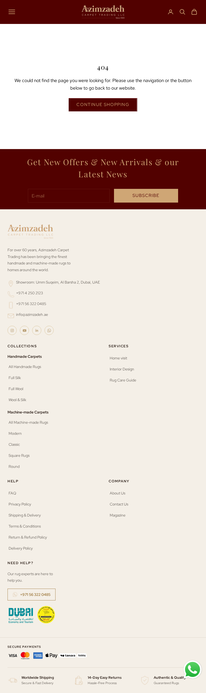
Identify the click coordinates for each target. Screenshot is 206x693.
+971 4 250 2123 (29, 293)
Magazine (118, 515)
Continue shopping (102, 104)
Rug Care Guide (123, 380)
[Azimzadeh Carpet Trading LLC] (30, 231)
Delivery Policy (21, 548)
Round (14, 466)
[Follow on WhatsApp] (49, 330)
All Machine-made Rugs (28, 422)
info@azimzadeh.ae (32, 314)
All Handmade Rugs (25, 366)
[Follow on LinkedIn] (36, 330)
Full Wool (16, 388)
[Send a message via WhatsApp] (192, 669)
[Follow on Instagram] (12, 330)
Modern (15, 433)
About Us (117, 493)
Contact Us (119, 504)
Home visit (118, 358)
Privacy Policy (20, 504)
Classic (14, 444)
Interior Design (122, 369)
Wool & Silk (17, 399)
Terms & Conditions (25, 526)
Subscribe (146, 195)
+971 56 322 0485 (31, 303)
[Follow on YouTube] (24, 330)
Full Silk (15, 377)
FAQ (12, 493)
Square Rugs (19, 455)
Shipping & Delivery (25, 515)
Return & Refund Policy (28, 537)
